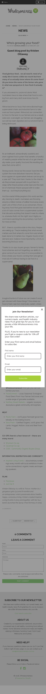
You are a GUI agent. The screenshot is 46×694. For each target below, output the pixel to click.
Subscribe (23, 378)
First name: (9, 351)
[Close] (42, 309)
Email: (7, 364)
